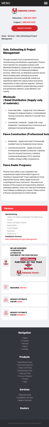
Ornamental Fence (25, 371)
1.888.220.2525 (28, 22)
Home (4, 36)
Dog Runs (11, 231)
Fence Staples (12, 228)
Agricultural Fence (25, 362)
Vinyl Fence (11, 234)
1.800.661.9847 (29, 18)
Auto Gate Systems (25, 365)
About (25, 346)
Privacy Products (25, 376)
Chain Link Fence (25, 368)
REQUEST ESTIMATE (24, 28)
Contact (25, 349)
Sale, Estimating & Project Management (21, 239)
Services (11, 36)
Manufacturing (11, 214)
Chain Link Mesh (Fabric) (17, 223)
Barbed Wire (12, 225)
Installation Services (13, 236)
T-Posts (25, 379)
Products (25, 341)
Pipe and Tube (25, 373)
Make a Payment (25, 400)
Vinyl (25, 382)
